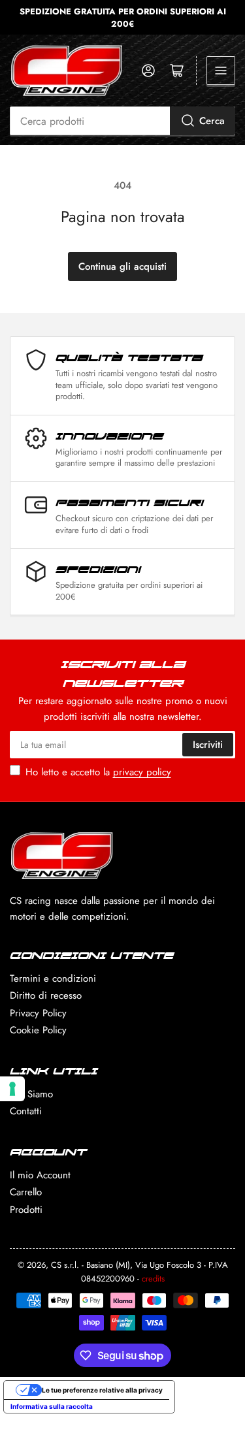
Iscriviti (208, 744)
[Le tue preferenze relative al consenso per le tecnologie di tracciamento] (12, 1088)
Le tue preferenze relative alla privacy (102, 1390)
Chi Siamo (31, 1094)
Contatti (26, 1111)
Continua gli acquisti (122, 266)
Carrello (26, 1192)
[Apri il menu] (220, 70)
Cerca (212, 121)
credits (153, 1278)
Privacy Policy (38, 1013)
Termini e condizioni (53, 978)
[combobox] (122, 120)
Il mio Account (40, 1175)
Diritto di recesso (46, 995)
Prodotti (26, 1209)
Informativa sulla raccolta (51, 1406)
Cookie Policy (38, 1030)
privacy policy (142, 772)
